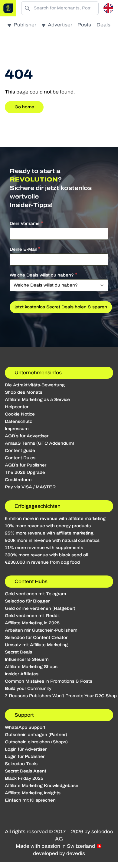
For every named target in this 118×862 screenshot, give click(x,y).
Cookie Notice (20, 414)
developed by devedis (59, 853)
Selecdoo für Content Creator (36, 637)
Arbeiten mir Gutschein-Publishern (41, 630)
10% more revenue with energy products (48, 526)
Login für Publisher (24, 756)
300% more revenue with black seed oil (46, 555)
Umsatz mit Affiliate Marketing (36, 645)
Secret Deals (18, 652)
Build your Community (28, 688)
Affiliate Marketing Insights (33, 793)
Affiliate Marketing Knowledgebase (41, 785)
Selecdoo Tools (21, 764)
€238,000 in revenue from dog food (42, 562)
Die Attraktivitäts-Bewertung (35, 385)
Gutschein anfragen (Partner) (36, 734)
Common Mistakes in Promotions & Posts (48, 681)
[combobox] (59, 285)
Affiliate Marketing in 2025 (32, 623)
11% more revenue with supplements (44, 547)
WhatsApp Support (25, 727)
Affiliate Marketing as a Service (37, 399)
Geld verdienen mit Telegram (35, 594)
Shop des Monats (23, 392)
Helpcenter (16, 407)
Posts (84, 24)
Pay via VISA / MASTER (30, 487)
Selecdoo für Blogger (27, 601)
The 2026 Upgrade (25, 472)
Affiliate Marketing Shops (31, 666)
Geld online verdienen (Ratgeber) (40, 608)
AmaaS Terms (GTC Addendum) (39, 443)
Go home (24, 107)
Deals (103, 24)
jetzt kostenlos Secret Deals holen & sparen (61, 307)
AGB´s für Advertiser (26, 436)
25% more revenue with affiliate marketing (49, 533)
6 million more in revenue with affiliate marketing (55, 518)
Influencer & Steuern (27, 659)
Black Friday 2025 (24, 778)
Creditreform (18, 479)
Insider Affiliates (21, 674)
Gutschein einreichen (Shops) (36, 742)
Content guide (20, 450)
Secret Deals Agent (25, 771)
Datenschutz (18, 421)
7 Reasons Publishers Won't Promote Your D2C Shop (61, 696)
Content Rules (20, 458)
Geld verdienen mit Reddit (32, 615)
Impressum (16, 428)
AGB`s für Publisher (25, 465)
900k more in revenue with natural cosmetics (52, 540)
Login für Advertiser (26, 749)
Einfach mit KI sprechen (30, 800)
